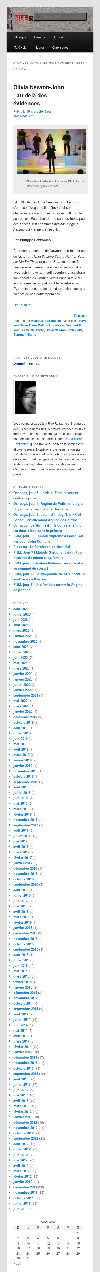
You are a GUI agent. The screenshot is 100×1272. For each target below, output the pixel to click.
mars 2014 (21, 1041)
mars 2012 (21, 1170)
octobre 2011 (23, 1198)
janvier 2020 (22, 711)
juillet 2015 (22, 960)
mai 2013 (20, 1095)
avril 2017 (20, 846)
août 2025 (20, 646)
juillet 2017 (22, 835)
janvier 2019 (22, 765)
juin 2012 (20, 1154)
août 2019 (20, 727)
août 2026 (20, 608)
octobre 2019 (23, 722)
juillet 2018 (22, 792)
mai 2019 (20, 743)
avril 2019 (20, 749)
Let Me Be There (32, 329)
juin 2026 (20, 619)
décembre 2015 (25, 932)
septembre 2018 (25, 781)
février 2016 (22, 922)
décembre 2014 (25, 992)
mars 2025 (21, 668)
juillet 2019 (22, 733)
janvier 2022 (22, 689)
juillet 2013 (22, 1084)
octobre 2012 (23, 1133)
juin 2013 (20, 1089)
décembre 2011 (25, 1187)
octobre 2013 (23, 1068)
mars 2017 (21, 852)
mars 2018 (21, 808)
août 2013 (20, 1079)
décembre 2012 (25, 1122)
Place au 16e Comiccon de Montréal (41, 546)
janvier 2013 (22, 1116)
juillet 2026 (22, 614)
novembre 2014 (25, 997)
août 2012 (20, 1143)
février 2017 (22, 857)
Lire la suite (24, 304)
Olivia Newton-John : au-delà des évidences (38, 95)
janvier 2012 (22, 1181)
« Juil (17, 1263)
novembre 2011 (25, 1192)
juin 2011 (20, 1208)
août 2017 (20, 830)
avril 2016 (20, 911)
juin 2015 (20, 965)
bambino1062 (23, 116)
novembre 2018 (25, 771)
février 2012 (22, 1176)
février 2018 (22, 814)
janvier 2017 (22, 862)
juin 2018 (20, 797)
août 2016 (20, 889)
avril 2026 (20, 624)
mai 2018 (20, 803)
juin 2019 (20, 738)
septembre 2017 (25, 825)
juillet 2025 (22, 652)
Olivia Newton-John (60, 329)
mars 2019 (21, 754)
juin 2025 (20, 657)
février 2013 (22, 1111)
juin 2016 (20, 900)
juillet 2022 (22, 684)
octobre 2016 (23, 878)
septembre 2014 (25, 1008)
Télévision (21, 47)
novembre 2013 (25, 1062)
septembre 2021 (25, 695)
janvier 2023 (22, 679)
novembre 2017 (25, 819)
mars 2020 (21, 706)
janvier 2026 (22, 635)
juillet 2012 (22, 1149)
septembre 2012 (25, 1138)
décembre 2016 (25, 868)
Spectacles (53, 320)
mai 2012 (20, 1160)
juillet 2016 (22, 895)
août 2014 (20, 1014)
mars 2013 (21, 1105)
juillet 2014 (22, 1019)
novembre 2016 (25, 873)
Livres (40, 47)
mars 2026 (21, 630)
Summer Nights (24, 334)
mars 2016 (21, 916)
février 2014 (22, 1046)
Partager (80, 315)
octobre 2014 (23, 1003)
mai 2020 (20, 700)
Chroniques (60, 47)
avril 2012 (20, 1165)
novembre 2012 (25, 1127)
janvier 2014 (22, 1051)
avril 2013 (20, 1100)
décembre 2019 (25, 716)
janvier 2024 (22, 673)
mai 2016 (20, 906)
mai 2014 (20, 1030)
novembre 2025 (25, 641)
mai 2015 (20, 970)
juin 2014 (20, 1025)
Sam (78, 329)
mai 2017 (20, 841)
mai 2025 (20, 662)
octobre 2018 (23, 776)
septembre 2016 (25, 884)
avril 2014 (20, 1035)
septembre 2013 (25, 1073)
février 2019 (22, 760)
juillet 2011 (22, 1203)
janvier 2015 (22, 987)
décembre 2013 (25, 1057)
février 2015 (22, 981)
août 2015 (20, 954)
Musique (20, 37)
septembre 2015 (25, 949)
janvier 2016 (22, 927)
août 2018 (20, 787)
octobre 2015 (23, 943)
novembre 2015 (25, 938)
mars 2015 (21, 976)
